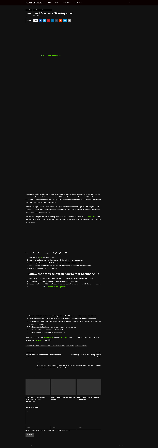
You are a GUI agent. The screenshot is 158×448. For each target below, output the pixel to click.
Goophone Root (60, 345)
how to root (40, 340)
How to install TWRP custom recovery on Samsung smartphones (35, 399)
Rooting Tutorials (81, 345)
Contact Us (78, 2)
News (57, 2)
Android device (90, 217)
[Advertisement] (63, 40)
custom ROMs (49, 337)
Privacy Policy (120, 445)
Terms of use (128, 445)
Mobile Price (66, 2)
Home (50, 2)
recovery (64, 337)
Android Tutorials (37, 10)
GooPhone (51, 345)
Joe (28, 16)
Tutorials (49, 10)
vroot (41, 257)
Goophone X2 (70, 345)
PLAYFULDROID (34, 2)
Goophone (44, 10)
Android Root (29, 10)
